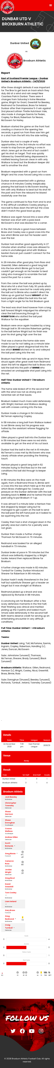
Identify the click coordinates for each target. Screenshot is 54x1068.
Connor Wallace (9, 829)
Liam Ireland (10, 901)
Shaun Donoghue (10, 821)
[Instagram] (40, 1031)
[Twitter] (13, 1031)
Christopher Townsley (10, 804)
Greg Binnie (10, 853)
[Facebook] (22, 1031)
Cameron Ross (9, 862)
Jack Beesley (11, 797)
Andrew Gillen (11, 837)
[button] (51, 5)
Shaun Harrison (9, 812)
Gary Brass (10, 910)
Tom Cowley (10, 892)
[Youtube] (31, 1031)
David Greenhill (9, 885)
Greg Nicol (10, 878)
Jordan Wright (8, 870)
